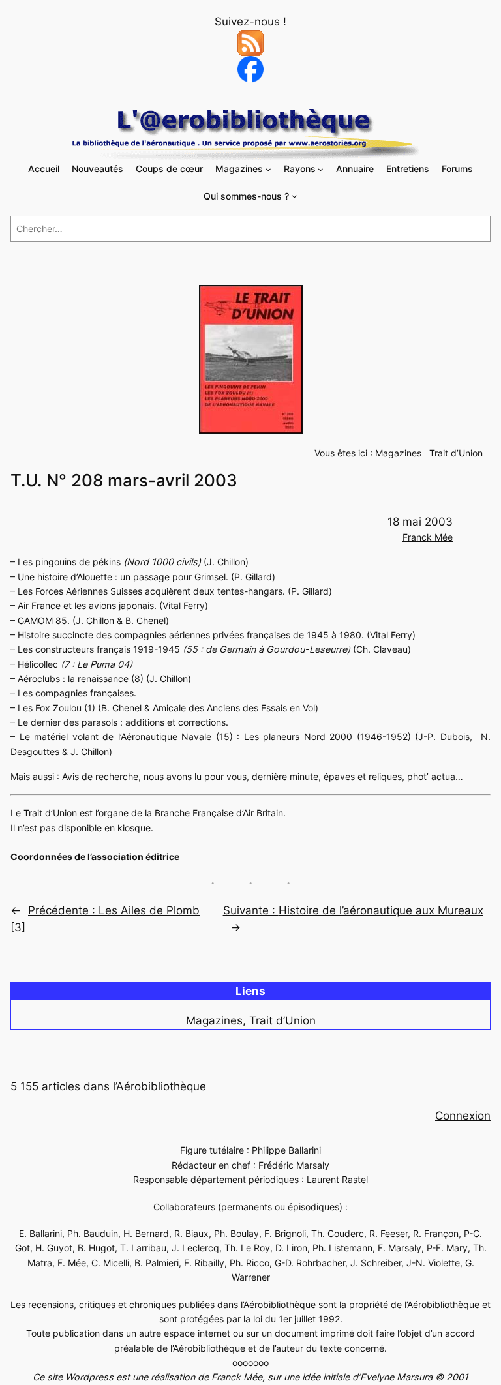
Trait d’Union (456, 452)
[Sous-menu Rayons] (321, 169)
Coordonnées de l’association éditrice (94, 856)
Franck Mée (427, 537)
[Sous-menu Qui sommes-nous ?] (294, 196)
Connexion (463, 1115)
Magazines (398, 452)
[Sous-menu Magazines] (268, 169)
